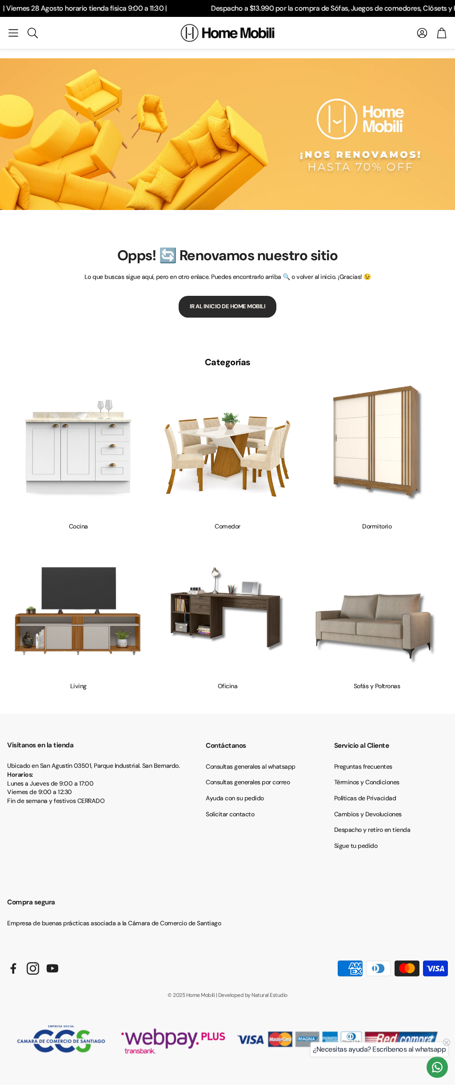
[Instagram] (33, 968)
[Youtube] (52, 968)
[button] (13, 33)
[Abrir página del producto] (78, 449)
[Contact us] (437, 1067)
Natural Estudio (269, 995)
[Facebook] (13, 968)
